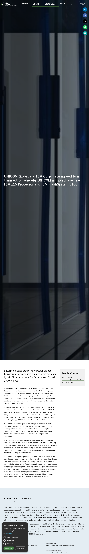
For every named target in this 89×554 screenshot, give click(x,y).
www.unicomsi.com (51, 543)
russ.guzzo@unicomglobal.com (73, 380)
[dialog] (15, 537)
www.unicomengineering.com (53, 550)
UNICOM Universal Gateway (44, 431)
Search (74, 4)
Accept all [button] (8, 548)
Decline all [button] (20, 548)
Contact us (83, 4)
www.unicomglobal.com (13, 502)
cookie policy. (8, 533)
